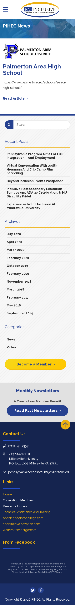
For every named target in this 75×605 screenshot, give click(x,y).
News (11, 339)
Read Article (14, 98)
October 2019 (17, 266)
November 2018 (19, 281)
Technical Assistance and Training (27, 512)
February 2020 (18, 258)
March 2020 (15, 250)
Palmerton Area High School (32, 69)
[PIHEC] (40, 9)
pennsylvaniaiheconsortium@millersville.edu (39, 472)
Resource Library (15, 506)
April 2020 (14, 242)
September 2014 (20, 313)
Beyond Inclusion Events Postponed (35, 181)
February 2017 (18, 297)
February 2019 (18, 273)
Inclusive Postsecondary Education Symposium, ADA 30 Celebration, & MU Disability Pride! (37, 192)
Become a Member (34, 364)
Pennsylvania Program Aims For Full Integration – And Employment (35, 156)
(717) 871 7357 (18, 446)
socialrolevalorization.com (21, 524)
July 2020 (14, 234)
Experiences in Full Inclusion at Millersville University (31, 206)
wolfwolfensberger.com (20, 530)
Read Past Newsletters (36, 411)
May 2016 (14, 305)
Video (11, 347)
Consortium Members (18, 500)
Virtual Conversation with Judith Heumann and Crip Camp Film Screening (32, 169)
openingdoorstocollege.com (23, 518)
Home (7, 494)
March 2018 (15, 289)
